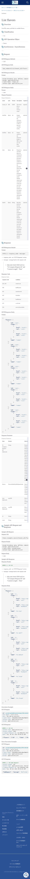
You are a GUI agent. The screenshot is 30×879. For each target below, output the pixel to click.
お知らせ (4, 831)
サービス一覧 (5, 820)
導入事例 (4, 826)
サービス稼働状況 (20, 819)
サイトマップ (15, 860)
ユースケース (5, 823)
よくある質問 (19, 827)
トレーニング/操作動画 (22, 833)
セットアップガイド (21, 807)
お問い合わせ (19, 830)
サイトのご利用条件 (15, 863)
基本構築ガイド (20, 810)
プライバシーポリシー (15, 867)
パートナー (5, 834)
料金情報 (4, 829)
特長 (3, 817)
